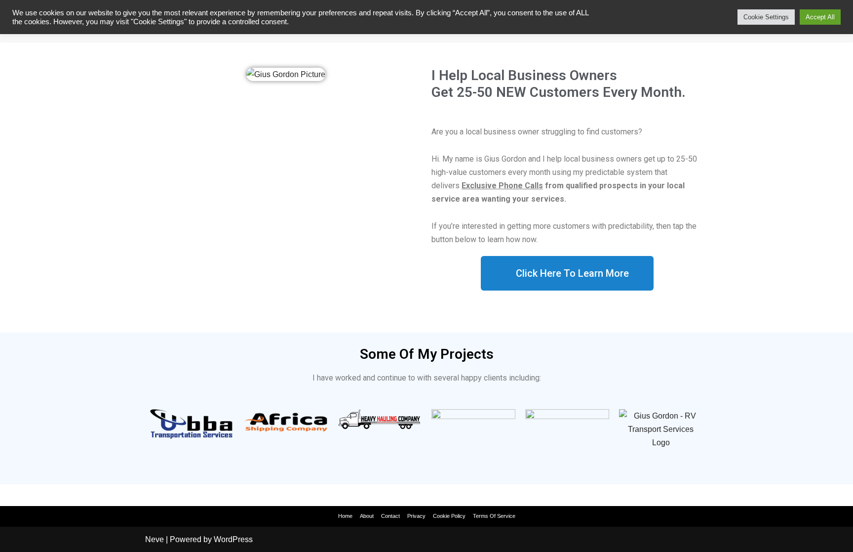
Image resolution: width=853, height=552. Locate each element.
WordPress (233, 539)
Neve (154, 539)
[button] (567, 273)
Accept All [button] (820, 17)
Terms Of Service (494, 516)
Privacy (416, 516)
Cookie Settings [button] (766, 17)
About (367, 516)
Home (345, 516)
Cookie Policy (449, 516)
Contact (390, 516)
